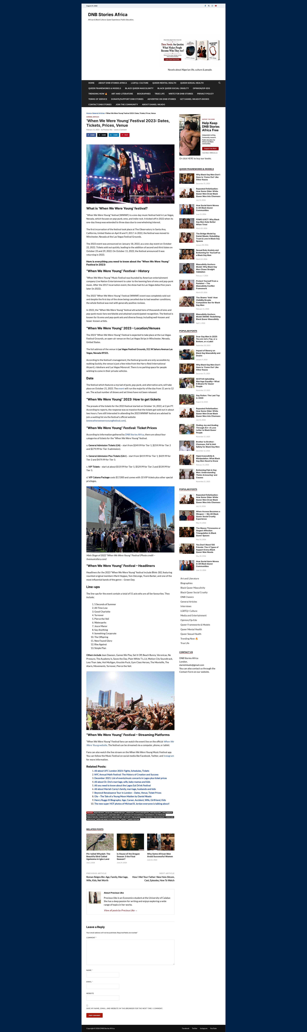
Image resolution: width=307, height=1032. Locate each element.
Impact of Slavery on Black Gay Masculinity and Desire (208, 353)
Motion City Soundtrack (134, 815)
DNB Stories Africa (107, 14)
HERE (190, 158)
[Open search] (219, 83)
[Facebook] (205, 6)
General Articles (98, 113)
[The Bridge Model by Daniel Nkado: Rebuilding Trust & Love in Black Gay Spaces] (186, 234)
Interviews (185, 606)
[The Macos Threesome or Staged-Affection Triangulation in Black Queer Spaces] (186, 528)
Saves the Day (117, 817)
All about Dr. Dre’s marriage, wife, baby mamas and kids (122, 781)
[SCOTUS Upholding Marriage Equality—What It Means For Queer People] (186, 379)
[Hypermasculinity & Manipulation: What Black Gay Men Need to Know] (186, 456)
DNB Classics (187, 597)
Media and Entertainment (193, 615)
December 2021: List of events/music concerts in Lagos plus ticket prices (130, 778)
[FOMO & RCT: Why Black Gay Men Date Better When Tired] (186, 219)
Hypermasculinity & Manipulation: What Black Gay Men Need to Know (208, 458)
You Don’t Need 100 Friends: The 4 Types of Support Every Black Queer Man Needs (207, 548)
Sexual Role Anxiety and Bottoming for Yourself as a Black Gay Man (208, 252)
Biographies (144, 93)
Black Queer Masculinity (139, 88)
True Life (160, 93)
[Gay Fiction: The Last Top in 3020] (186, 395)
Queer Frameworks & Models (104, 88)
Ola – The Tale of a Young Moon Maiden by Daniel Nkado (123, 796)
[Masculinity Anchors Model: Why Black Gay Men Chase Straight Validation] (186, 264)
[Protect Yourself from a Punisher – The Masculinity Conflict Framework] (186, 281)
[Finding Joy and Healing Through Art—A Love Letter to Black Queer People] (186, 425)
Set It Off (126, 817)
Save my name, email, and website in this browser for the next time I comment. (124, 1008)
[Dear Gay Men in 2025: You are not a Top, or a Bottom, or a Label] (186, 337)
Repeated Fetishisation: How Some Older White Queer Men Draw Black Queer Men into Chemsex (208, 192)
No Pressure (160, 815)
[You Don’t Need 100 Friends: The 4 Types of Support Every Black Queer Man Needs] (186, 545)
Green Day (130, 812)
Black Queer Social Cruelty (173, 88)
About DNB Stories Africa (112, 83)
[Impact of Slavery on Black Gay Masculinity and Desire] (186, 351)
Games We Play (119, 812)
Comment (91, 938)
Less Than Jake (114, 815)
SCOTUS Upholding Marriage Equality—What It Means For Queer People (207, 383)
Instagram (169, 755)
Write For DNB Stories (181, 93)
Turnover (170, 817)
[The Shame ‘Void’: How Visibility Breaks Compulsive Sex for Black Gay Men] (186, 298)
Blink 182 (109, 812)
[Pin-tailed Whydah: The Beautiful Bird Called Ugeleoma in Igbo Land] (100, 842)
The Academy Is (137, 817)
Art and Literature (122, 93)
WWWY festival (133, 819)
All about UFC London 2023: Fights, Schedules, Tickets (121, 770)
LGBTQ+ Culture (139, 83)
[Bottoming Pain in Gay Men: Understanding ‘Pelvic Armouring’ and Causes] (186, 470)
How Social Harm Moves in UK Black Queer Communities (207, 208)
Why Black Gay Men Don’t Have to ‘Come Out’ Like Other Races (208, 177)
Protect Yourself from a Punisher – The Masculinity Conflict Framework (207, 285)
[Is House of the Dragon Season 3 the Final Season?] (130, 842)
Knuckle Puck (102, 815)
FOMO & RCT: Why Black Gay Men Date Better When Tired (207, 222)
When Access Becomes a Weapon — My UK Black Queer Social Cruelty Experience (208, 515)
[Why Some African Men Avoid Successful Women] (160, 842)
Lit (122, 815)
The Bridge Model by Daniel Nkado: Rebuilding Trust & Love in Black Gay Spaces (208, 237)
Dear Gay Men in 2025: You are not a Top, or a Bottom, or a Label (207, 339)
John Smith (91, 815)
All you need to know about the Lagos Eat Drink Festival (122, 785)
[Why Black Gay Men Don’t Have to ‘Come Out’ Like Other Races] (186, 175)
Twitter (194, 1028)
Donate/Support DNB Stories (127, 99)
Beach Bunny (99, 812)
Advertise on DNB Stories (162, 99)
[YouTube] (215, 6)
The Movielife (159, 817)
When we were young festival (108, 819)
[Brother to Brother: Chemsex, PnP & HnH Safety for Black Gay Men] (186, 442)
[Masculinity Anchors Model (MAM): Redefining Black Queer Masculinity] (186, 314)
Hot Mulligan (155, 812)
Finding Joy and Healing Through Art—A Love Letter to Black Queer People (207, 429)
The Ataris (148, 817)
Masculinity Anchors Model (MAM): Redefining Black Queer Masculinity (208, 316)
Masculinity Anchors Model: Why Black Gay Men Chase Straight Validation (206, 268)
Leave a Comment (120, 130)
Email (89, 982)
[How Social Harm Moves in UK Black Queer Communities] (186, 205)
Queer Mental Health (164, 83)
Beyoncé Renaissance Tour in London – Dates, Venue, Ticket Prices (127, 792)
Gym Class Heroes (142, 812)
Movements (149, 815)
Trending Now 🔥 (97, 93)
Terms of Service (97, 99)
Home (91, 83)
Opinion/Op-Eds (201, 88)
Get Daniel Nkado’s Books (194, 99)
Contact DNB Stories (100, 104)
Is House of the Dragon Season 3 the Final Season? (128, 856)
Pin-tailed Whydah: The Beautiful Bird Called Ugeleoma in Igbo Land (98, 856)
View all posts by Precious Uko (120, 910)
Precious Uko (107, 130)
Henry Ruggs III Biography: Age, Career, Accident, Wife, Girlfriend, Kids (130, 800)
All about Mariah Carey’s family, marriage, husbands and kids (125, 789)
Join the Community (127, 104)
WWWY (123, 819)
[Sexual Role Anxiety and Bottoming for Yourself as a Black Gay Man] (186, 250)
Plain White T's (105, 817)
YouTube (213, 1028)
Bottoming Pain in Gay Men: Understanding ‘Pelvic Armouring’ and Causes (206, 474)
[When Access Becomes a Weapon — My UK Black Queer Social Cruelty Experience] (186, 511)
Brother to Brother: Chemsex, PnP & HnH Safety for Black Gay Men (208, 444)
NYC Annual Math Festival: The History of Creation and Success (126, 774)
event (121, 388)
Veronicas (91, 819)
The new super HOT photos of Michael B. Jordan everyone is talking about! (132, 803)
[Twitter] (208, 6)
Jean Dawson (167, 812)
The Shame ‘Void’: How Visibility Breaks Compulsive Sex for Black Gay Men (208, 301)
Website (90, 993)
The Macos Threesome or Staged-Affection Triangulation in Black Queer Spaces (208, 532)
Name (89, 970)
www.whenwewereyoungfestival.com (106, 420)
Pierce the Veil (92, 817)
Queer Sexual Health (192, 83)
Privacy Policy (205, 93)
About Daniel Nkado (153, 104)
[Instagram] (212, 6)
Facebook (185, 1028)
